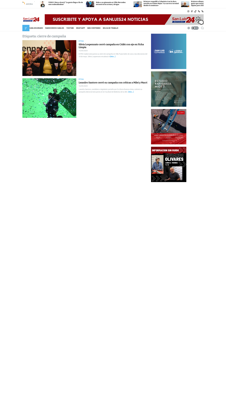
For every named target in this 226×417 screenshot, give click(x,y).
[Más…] (112, 57)
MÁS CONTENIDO (94, 28)
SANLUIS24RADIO (36, 28)
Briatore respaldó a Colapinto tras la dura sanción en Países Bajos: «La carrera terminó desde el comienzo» (143, 3)
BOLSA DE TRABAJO (110, 28)
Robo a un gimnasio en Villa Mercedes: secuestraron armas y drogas (93, 3)
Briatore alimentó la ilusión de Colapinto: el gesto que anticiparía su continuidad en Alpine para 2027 (191, 3)
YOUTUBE (70, 28)
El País (81, 41)
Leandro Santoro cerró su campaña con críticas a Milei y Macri (113, 82)
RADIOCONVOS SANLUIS (54, 28)
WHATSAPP (80, 28)
